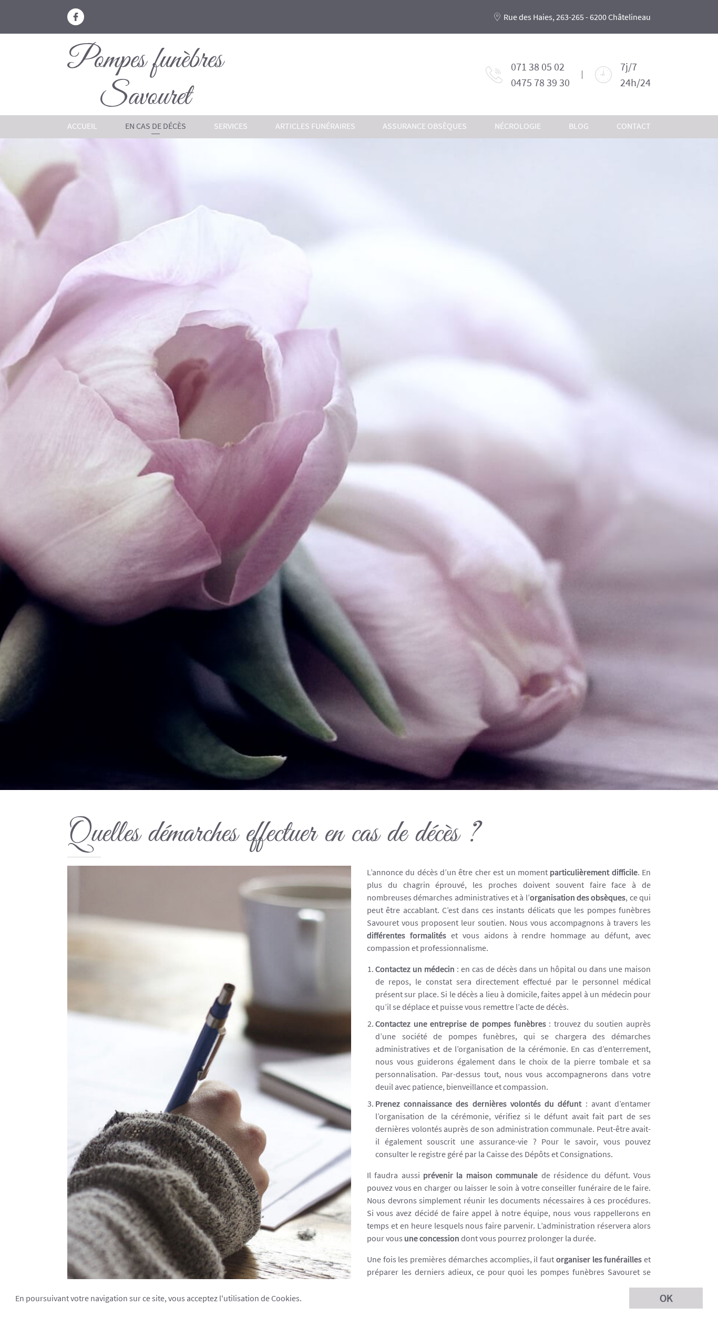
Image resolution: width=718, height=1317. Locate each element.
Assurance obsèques (425, 125)
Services (231, 125)
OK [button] (666, 1297)
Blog (579, 125)
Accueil (82, 125)
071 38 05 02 (538, 66)
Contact (634, 125)
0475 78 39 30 (540, 82)
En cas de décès (155, 125)
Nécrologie (518, 125)
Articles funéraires (315, 125)
